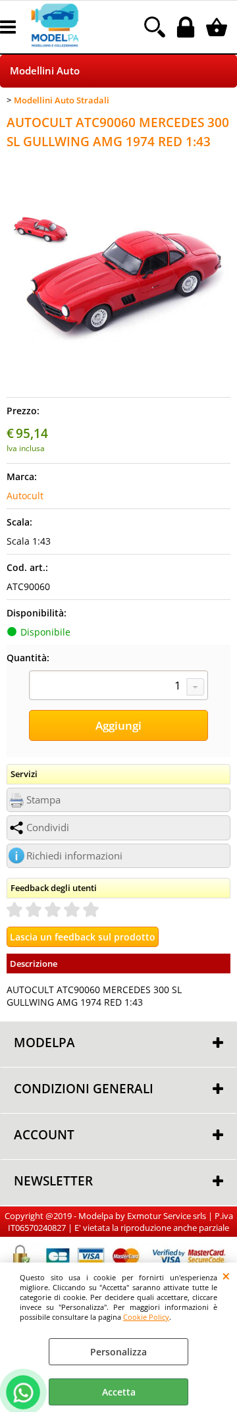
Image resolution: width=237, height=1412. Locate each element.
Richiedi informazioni (74, 856)
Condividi (47, 827)
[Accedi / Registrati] (187, 27)
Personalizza (118, 1351)
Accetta (119, 1392)
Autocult (25, 495)
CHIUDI (226, 1275)
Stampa (43, 800)
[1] (118, 686)
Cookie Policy (146, 1317)
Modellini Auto (45, 71)
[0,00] (218, 27)
